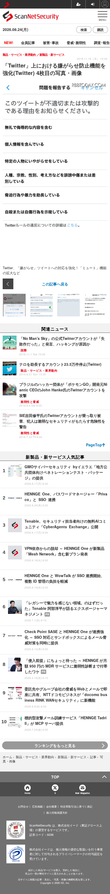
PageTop (94, 444)
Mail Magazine (82, 793)
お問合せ (23, 806)
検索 (84, 29)
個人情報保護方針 (57, 812)
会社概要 (51, 806)
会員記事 (28, 42)
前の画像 (8, 284)
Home (27, 793)
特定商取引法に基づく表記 (76, 806)
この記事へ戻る (55, 284)
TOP (55, 777)
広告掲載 (37, 806)
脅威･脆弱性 (76, 42)
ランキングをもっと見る (55, 745)
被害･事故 (51, 42)
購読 (100, 29)
